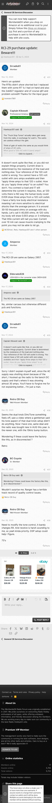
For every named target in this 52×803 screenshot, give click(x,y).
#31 (48, 77)
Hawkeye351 (9, 57)
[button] (3, 4)
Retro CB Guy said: (12, 475)
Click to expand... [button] (26, 154)
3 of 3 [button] (33, 553)
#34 (48, 287)
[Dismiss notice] (41, 788)
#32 (48, 124)
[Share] (44, 77)
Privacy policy (34, 692)
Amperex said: (10, 293)
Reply (47, 103)
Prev (25, 553)
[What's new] (37, 4)
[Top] (11, 696)
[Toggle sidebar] (48, 4)
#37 (48, 469)
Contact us (6, 692)
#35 (48, 335)
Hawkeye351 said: (11, 129)
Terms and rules (20, 692)
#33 (48, 253)
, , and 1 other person (25, 230)
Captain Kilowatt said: (13, 341)
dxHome (5, 696)
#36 (48, 410)
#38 (48, 520)
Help (44, 692)
